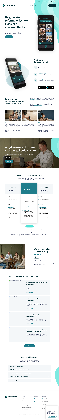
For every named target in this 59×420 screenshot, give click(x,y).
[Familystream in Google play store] (50, 87)
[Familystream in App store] (42, 87)
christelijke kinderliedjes (38, 105)
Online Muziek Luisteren (26, 410)
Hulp (52, 1)
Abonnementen (45, 1)
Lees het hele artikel (29, 292)
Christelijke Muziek (25, 405)
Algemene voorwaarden (38, 414)
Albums (36, 5)
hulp (35, 361)
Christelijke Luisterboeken (26, 402)
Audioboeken (24, 403)
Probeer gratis (52, 5)
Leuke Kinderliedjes (25, 409)
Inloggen (39, 1)
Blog (49, 1)
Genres (27, 5)
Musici (31, 5)
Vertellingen (42, 5)
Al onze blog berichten (29, 345)
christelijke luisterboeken (29, 126)
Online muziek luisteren (34, 99)
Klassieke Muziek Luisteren (26, 407)
